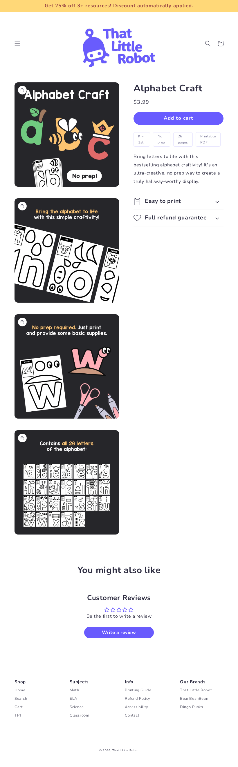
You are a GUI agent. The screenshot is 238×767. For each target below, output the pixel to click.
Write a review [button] (119, 632)
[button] (17, 43)
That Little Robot (125, 750)
